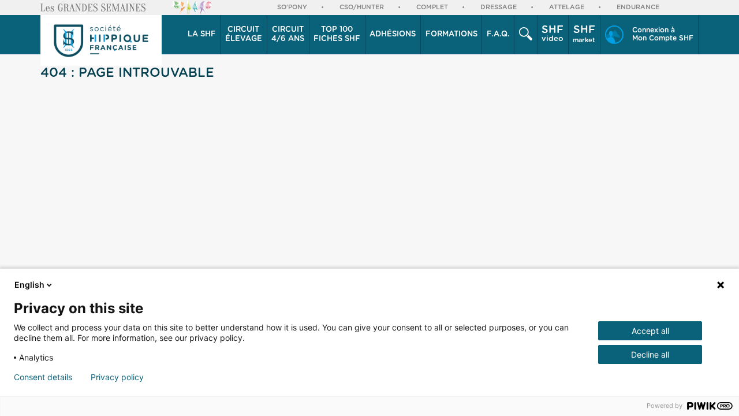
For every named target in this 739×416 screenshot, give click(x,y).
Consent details (43, 377)
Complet (432, 7)
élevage (243, 34)
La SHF (202, 34)
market (584, 34)
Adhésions (393, 34)
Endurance (638, 7)
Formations (451, 34)
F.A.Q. (498, 34)
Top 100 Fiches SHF (336, 34)
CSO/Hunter (361, 7)
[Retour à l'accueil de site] (101, 40)
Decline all (650, 354)
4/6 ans (287, 34)
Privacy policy (117, 377)
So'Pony (292, 7)
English (29, 284)
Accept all (650, 331)
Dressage (498, 7)
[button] (202, 34)
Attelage (566, 7)
